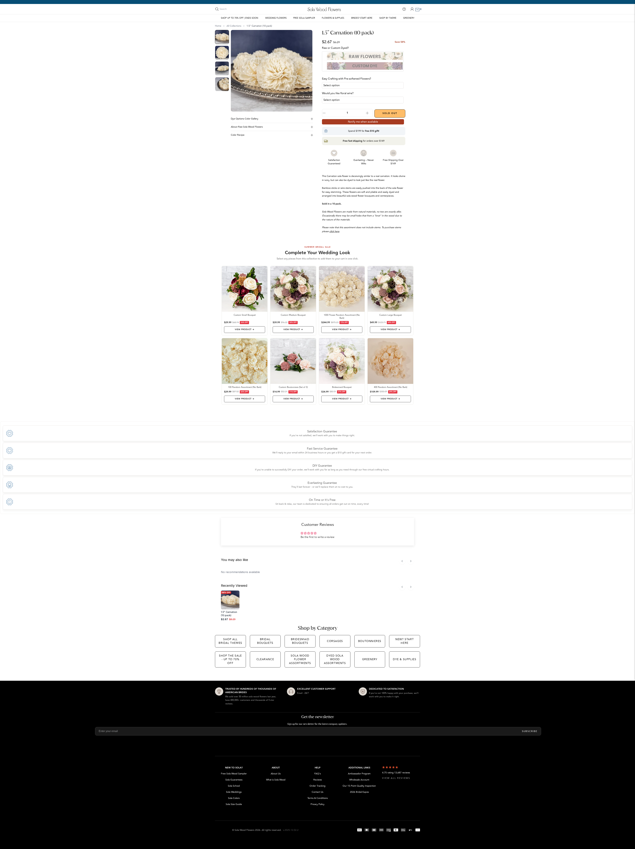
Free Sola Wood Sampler (234, 773)
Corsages (335, 641)
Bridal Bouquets (265, 641)
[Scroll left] (402, 561)
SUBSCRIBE (529, 731)
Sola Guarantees (233, 779)
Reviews (317, 779)
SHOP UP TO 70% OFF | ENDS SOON (239, 18)
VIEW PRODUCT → (244, 329)
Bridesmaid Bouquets (300, 641)
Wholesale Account (359, 779)
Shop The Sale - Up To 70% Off (230, 659)
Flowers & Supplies (333, 18)
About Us (276, 773)
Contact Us (317, 792)
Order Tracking (317, 786)
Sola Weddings (234, 792)
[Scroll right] (410, 561)
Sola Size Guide (234, 804)
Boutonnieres (369, 641)
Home (218, 26)
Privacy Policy (317, 804)
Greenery (408, 18)
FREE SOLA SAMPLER (304, 18)
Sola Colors (234, 798)
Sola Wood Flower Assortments (300, 659)
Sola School (234, 786)
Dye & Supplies (404, 659)
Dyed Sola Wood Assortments (335, 659)
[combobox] (234, 9)
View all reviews (396, 778)
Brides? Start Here (361, 18)
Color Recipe (237, 135)
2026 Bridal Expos (359, 792)
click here (334, 231)
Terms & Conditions (317, 798)
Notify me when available (363, 122)
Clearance (265, 659)
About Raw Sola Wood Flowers (247, 127)
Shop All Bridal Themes (230, 641)
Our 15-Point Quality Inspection (359, 786)
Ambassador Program (359, 773)
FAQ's (317, 773)
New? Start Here (404, 641)
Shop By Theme (387, 18)
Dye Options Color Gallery (244, 118)
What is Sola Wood (275, 779)
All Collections (234, 26)
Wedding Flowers (276, 18)
